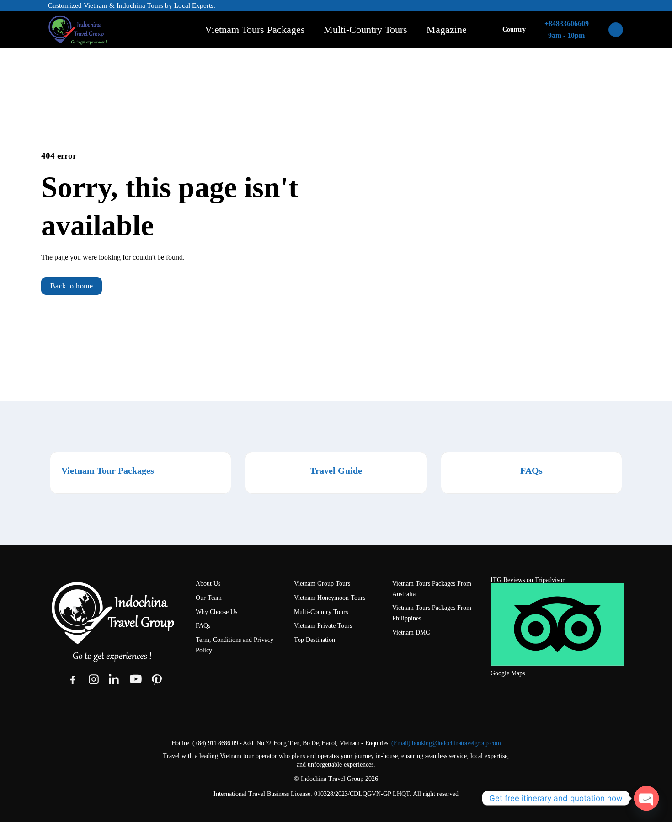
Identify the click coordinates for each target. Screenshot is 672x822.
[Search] (615, 29)
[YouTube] (135, 679)
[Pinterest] (156, 679)
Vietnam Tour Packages (107, 470)
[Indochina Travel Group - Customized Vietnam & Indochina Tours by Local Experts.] (105, 29)
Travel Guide (336, 470)
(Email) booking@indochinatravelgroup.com (446, 743)
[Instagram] (93, 679)
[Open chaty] (646, 798)
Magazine (447, 29)
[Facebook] (72, 679)
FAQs (531, 470)
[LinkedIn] (114, 679)
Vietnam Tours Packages (255, 29)
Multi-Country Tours (365, 29)
